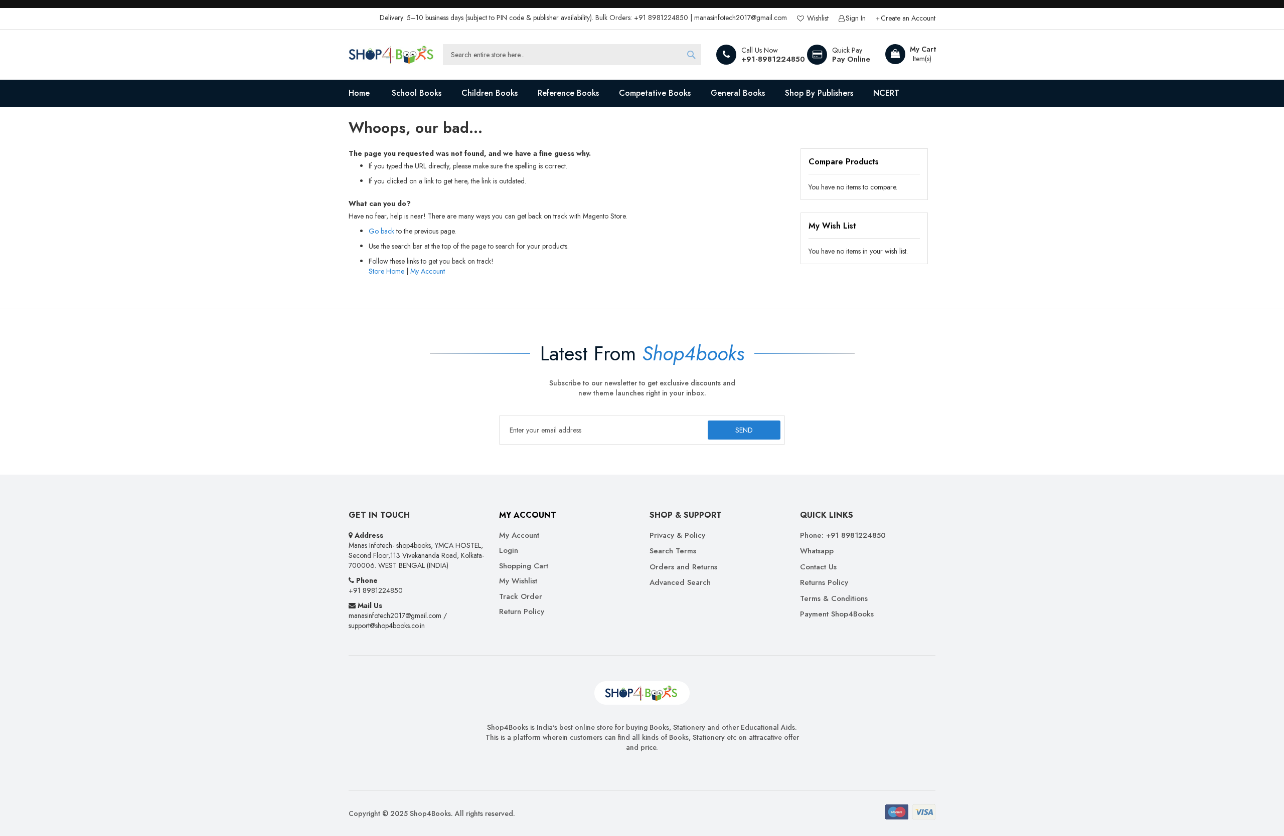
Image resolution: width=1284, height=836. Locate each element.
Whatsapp (817, 551)
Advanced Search (680, 582)
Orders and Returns (683, 567)
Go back (381, 231)
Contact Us (818, 567)
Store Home (386, 271)
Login (508, 550)
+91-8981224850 (773, 59)
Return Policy (521, 611)
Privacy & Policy (677, 535)
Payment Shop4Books (837, 614)
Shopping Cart (523, 566)
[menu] (642, 93)
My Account (427, 271)
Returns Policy (824, 582)
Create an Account (908, 18)
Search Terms (673, 551)
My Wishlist (518, 581)
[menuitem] (416, 93)
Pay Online (851, 59)
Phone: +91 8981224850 (843, 535)
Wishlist (817, 18)
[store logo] (391, 55)
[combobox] (572, 54)
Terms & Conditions (834, 598)
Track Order (520, 596)
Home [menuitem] (359, 93)
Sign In (856, 18)
